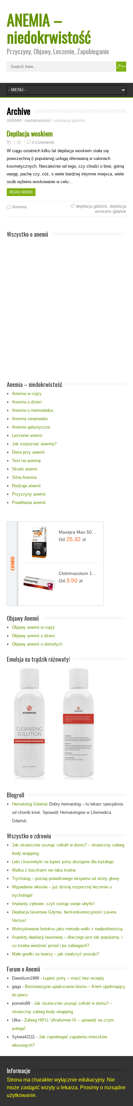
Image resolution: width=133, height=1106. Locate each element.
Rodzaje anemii (26, 485)
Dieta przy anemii (28, 452)
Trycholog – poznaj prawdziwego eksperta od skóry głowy (65, 878)
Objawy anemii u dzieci (33, 635)
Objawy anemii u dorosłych (37, 644)
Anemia (19, 206)
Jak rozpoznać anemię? (34, 443)
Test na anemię (26, 460)
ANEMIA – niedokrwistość (49, 28)
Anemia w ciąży (27, 393)
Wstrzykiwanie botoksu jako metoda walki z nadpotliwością (67, 928)
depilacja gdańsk (91, 206)
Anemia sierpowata (29, 418)
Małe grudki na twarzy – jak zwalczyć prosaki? (55, 954)
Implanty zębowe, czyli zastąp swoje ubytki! (53, 903)
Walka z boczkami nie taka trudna (44, 870)
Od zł (72, 539)
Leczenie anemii (27, 435)
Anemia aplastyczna (31, 427)
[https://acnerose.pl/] (52, 778)
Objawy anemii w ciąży (33, 627)
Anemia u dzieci (27, 402)
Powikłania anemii (29, 502)
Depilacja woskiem (30, 133)
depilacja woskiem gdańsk (110, 209)
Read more (21, 192)
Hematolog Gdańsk (30, 804)
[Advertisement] (66, 305)
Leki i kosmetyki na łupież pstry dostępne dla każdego (63, 861)
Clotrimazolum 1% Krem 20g (78, 573)
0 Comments (43, 142)
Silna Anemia (24, 477)
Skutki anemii (24, 469)
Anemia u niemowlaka (32, 410)
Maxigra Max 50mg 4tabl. (78, 532)
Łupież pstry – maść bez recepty (73, 978)
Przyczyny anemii (29, 494)
